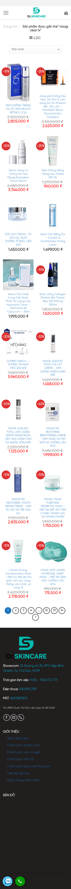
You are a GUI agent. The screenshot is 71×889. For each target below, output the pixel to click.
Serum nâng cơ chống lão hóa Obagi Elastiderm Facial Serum (18, 175)
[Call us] (21, 717)
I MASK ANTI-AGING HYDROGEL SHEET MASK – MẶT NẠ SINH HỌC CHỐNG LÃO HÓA (53, 577)
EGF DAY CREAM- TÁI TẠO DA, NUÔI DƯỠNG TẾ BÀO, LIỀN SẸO (18, 239)
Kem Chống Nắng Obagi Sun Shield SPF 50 (53, 174)
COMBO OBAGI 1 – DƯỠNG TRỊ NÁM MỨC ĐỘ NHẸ (18, 364)
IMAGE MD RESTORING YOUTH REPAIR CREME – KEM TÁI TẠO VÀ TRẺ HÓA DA (18, 506)
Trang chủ (10, 26)
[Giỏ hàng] (66, 13)
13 (54, 610)
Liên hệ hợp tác (18, 773)
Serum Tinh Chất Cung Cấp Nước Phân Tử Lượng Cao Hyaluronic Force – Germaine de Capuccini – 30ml (18, 303)
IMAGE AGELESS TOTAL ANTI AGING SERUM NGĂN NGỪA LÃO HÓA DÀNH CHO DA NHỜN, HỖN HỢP (18, 435)
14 (62, 610)
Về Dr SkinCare (17, 738)
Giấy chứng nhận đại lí (23, 780)
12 (46, 610)
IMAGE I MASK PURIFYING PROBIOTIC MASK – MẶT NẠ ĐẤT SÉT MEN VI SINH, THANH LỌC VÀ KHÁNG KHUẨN (53, 508)
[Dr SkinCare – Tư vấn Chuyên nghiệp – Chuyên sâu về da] (36, 13)
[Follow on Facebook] (6, 717)
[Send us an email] (13, 717)
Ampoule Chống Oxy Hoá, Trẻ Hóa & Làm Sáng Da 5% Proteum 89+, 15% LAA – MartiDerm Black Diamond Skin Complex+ (52, 107)
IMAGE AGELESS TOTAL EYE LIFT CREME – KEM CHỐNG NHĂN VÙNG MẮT (53, 368)
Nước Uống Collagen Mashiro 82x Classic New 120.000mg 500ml (53, 299)
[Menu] (6, 12)
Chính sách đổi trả (20, 759)
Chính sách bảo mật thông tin (28, 766)
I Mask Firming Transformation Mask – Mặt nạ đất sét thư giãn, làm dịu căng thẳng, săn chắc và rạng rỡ (18, 579)
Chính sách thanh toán (23, 745)
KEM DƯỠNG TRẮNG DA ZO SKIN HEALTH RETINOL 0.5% (18, 109)
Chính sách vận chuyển (23, 752)
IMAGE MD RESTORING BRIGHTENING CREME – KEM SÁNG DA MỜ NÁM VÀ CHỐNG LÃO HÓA (53, 437)
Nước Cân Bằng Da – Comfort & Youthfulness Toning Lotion (52, 239)
